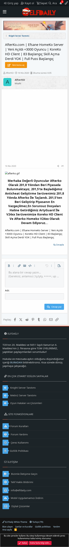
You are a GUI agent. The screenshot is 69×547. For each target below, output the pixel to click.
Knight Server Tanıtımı (23, 387)
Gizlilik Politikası (19, 450)
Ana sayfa (7, 529)
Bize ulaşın (7, 526)
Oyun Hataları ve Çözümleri (26, 403)
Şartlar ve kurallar (24, 526)
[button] (5, 11)
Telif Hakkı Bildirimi (21, 482)
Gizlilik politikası (43, 526)
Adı (7, 290)
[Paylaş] (58, 166)
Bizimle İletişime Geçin (23, 474)
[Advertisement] (34, 128)
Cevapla (60, 244)
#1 (62, 166)
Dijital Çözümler (20, 506)
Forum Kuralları (19, 426)
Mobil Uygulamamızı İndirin (26, 498)
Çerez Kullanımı (19, 442)
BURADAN (16, 362)
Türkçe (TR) (37, 521)
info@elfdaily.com (20, 490)
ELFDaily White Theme (16, 521)
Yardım (56, 526)
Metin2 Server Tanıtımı (23, 395)
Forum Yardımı (19, 434)
